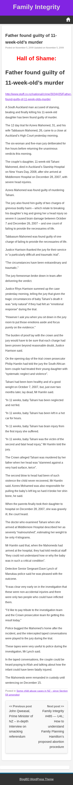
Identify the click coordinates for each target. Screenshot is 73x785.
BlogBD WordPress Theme (36, 779)
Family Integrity (36, 6)
